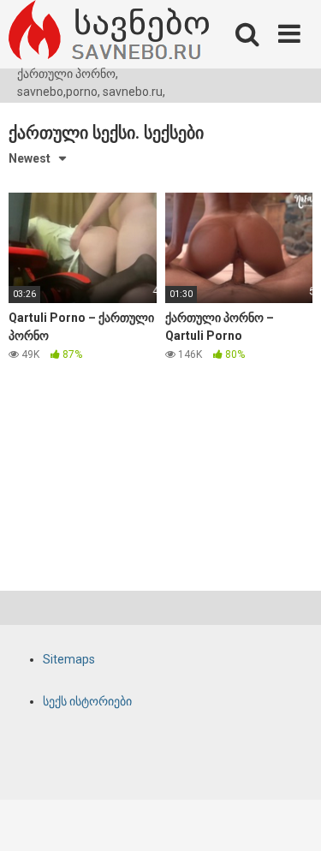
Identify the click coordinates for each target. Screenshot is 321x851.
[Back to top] (289, 816)
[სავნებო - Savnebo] (109, 32)
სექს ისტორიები (87, 701)
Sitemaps (69, 659)
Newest (30, 158)
